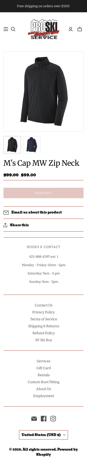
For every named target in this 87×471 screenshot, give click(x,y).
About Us (43, 389)
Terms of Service (43, 319)
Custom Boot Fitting (43, 382)
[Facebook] (43, 418)
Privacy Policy (43, 312)
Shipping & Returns (43, 326)
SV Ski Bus (43, 340)
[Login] (70, 29)
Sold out (43, 193)
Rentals (44, 375)
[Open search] (13, 29)
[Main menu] (5, 29)
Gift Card (43, 368)
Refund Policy (43, 333)
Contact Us (43, 305)
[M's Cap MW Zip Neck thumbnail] (12, 144)
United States (41, 434)
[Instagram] (53, 418)
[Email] (34, 418)
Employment (43, 396)
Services (43, 361)
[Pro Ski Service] (43, 28)
